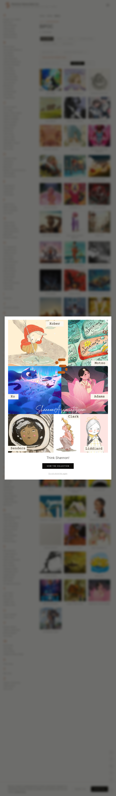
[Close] (107, 320)
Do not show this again (58, 473)
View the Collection (58, 466)
